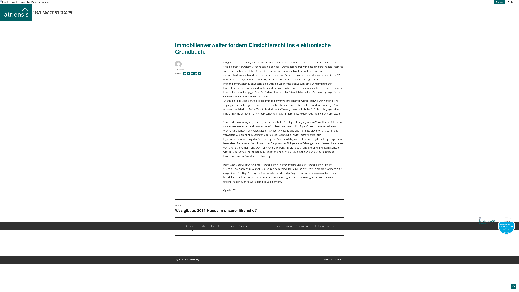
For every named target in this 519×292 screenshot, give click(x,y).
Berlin (202, 226)
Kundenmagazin (283, 226)
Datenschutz (339, 259)
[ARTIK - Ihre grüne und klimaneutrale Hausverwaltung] (506, 226)
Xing (197, 259)
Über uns (189, 226)
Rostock (215, 226)
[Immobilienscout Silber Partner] (487, 226)
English (511, 2)
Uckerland (230, 226)
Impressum (327, 259)
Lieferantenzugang (325, 226)
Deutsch (499, 2)
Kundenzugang (303, 226)
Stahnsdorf (245, 226)
